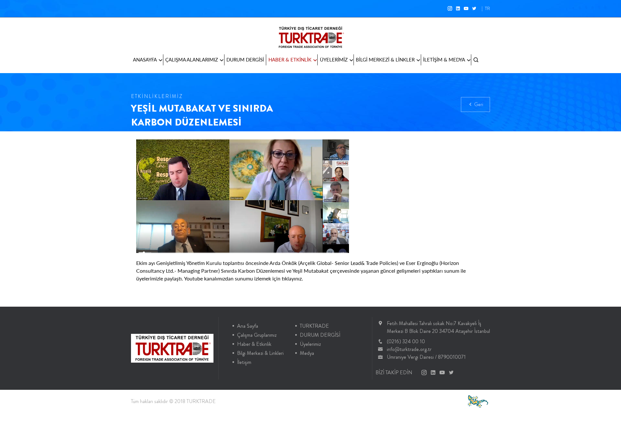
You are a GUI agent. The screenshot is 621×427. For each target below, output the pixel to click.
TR (487, 8)
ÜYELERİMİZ (334, 59)
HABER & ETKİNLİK (289, 59)
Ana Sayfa (247, 326)
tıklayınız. (293, 278)
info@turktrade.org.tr (409, 349)
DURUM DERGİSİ (245, 59)
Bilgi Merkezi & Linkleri (260, 353)
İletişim (244, 362)
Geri (478, 104)
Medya (307, 353)
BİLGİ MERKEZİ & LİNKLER (385, 59)
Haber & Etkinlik (254, 344)
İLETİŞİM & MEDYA (444, 59)
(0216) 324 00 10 (406, 341)
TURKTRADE (314, 326)
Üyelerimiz (310, 344)
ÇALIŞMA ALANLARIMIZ (191, 59)
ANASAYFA (145, 59)
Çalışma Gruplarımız (257, 335)
